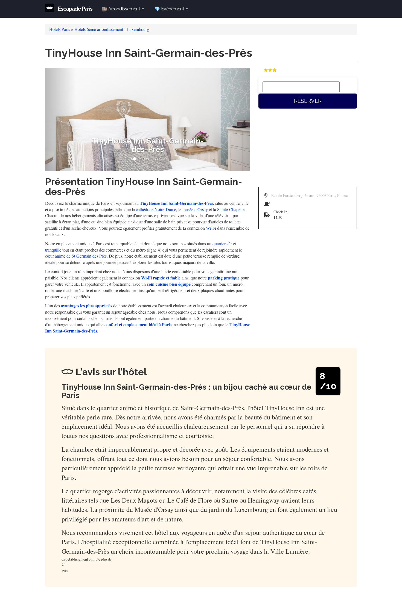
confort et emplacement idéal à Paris (137, 324)
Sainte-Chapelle (230, 209)
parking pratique (224, 278)
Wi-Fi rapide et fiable (160, 278)
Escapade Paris (75, 8)
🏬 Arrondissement (121, 8)
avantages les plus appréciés (86, 305)
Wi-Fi (211, 228)
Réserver (308, 101)
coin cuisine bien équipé (169, 284)
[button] (60, 119)
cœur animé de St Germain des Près (76, 256)
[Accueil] (51, 8)
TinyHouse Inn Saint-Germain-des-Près (176, 203)
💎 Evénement (170, 8)
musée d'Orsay (195, 209)
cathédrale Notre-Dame (156, 209)
